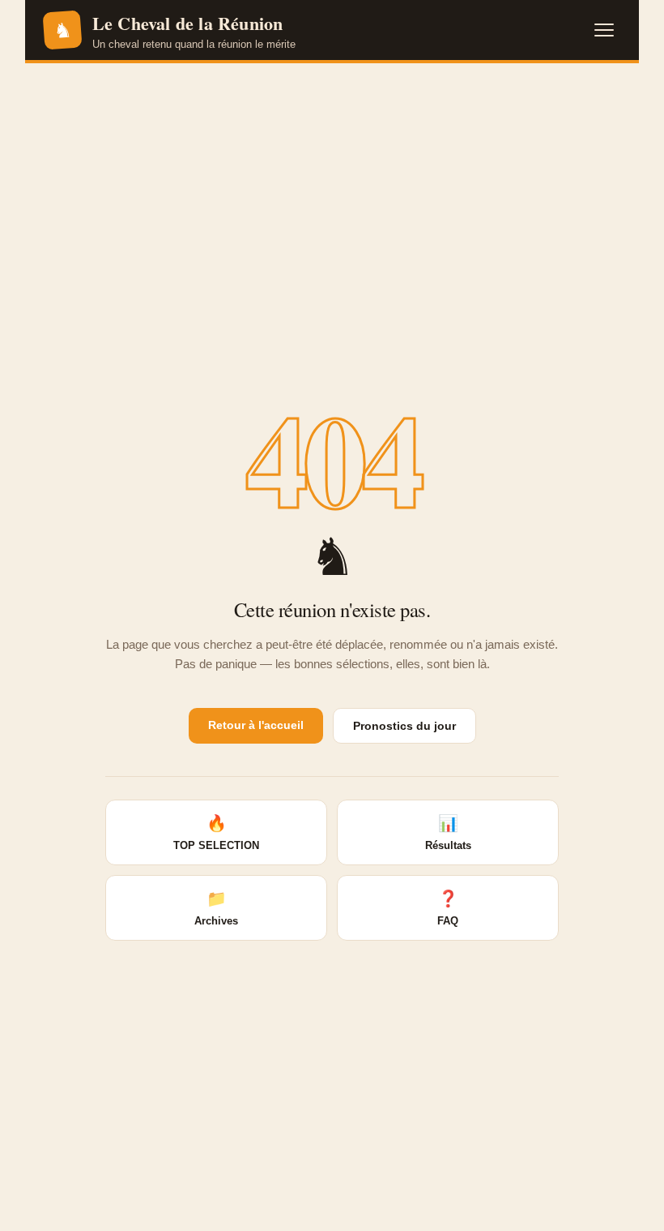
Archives (216, 908)
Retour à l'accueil (256, 724)
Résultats (448, 832)
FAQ (447, 908)
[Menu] (604, 30)
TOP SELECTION (216, 832)
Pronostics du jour (404, 725)
